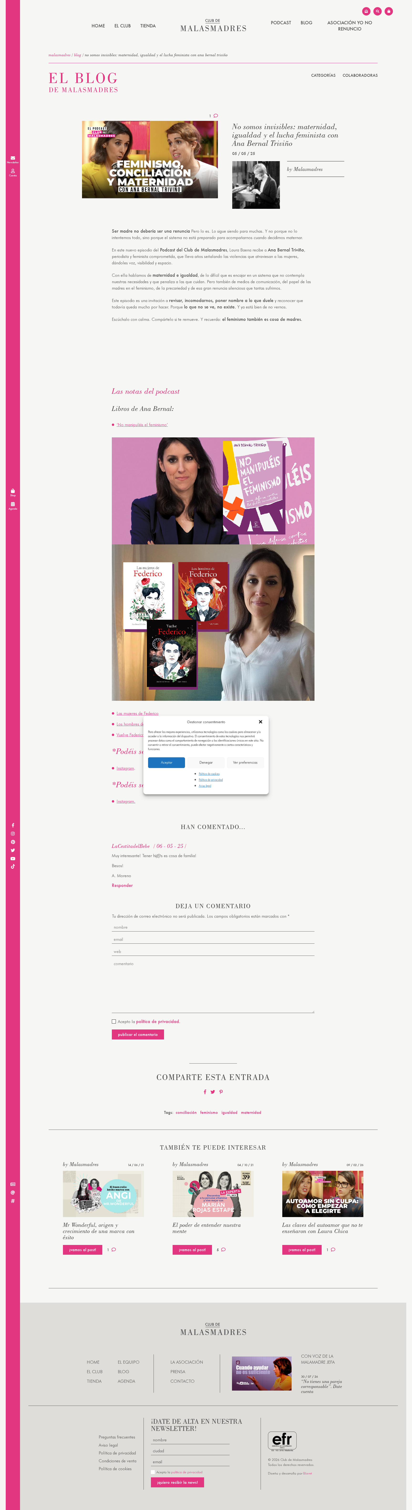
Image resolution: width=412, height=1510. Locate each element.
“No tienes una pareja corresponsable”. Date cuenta (321, 1386)
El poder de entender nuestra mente (207, 1228)
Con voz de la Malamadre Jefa (318, 1359)
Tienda (148, 26)
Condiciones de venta (117, 1460)
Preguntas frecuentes (117, 1436)
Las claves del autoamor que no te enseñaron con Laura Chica (322, 1228)
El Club (122, 26)
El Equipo (128, 1362)
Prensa (177, 1371)
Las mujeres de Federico (138, 713)
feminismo (209, 1112)
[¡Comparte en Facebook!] (205, 1092)
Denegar (206, 762)
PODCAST (281, 23)
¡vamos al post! (82, 1249)
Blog (306, 23)
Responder (122, 885)
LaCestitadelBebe (131, 846)
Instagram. (126, 801)
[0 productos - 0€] (389, 11)
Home (98, 26)
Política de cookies (209, 774)
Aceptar (166, 762)
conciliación (186, 1112)
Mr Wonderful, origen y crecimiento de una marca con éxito (99, 1231)
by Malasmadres (305, 169)
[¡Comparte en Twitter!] (213, 1092)
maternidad (251, 1112)
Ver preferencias (245, 762)
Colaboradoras (360, 75)
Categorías (323, 75)
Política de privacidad (211, 780)
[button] (261, 722)
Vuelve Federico (130, 734)
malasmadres (60, 54)
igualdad (229, 1112)
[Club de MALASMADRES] (213, 29)
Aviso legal (205, 786)
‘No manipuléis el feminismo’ (142, 424)
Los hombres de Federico (139, 724)
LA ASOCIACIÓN (186, 1362)
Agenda (126, 1381)
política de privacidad (186, 1472)
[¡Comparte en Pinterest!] (221, 1092)
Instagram (125, 768)
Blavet (307, 1473)
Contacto (182, 1381)
